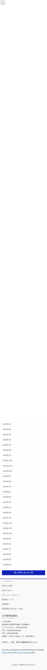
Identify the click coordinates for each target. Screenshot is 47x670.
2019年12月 (7, 461)
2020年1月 (7, 455)
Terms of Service (23, 652)
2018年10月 (7, 533)
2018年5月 (7, 559)
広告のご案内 (7, 586)
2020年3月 (7, 445)
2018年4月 (7, 565)
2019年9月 (7, 476)
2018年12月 (7, 523)
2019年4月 (7, 502)
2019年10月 (7, 471)
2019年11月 (7, 466)
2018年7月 (7, 549)
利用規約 (5, 604)
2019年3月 (7, 507)
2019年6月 (7, 492)
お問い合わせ (7, 590)
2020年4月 (7, 440)
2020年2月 (7, 450)
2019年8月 (7, 481)
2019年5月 (7, 497)
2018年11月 (7, 528)
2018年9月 (7, 539)
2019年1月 (7, 518)
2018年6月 (7, 554)
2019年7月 (7, 487)
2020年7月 (7, 424)
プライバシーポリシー (10, 595)
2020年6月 (7, 429)
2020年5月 (7, 435)
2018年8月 (7, 544)
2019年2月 (7, 513)
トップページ (7, 581)
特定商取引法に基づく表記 (12, 609)
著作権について (8, 600)
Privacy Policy (7, 652)
